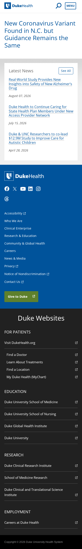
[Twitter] (15, 189)
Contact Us (12, 282)
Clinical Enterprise (17, 228)
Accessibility (13, 213)
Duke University (16, 438)
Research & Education (20, 236)
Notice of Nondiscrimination (25, 274)
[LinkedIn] (31, 189)
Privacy (9, 266)
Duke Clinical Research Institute (27, 465)
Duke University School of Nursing (30, 414)
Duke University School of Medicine (31, 402)
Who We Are (13, 221)
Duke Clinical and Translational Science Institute (33, 492)
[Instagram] (39, 189)
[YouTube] (23, 189)
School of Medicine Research (25, 477)
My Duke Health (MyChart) (26, 377)
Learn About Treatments (25, 362)
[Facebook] (7, 189)
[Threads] (7, 199)
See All (66, 71)
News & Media (15, 258)
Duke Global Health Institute (25, 426)
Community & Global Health (24, 243)
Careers (10, 251)
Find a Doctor (17, 354)
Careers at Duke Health (21, 522)
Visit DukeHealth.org (19, 342)
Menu (70, 6)
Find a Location (18, 369)
